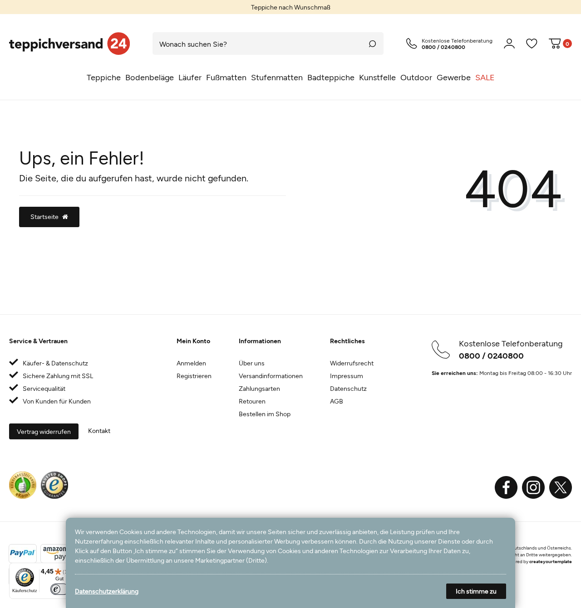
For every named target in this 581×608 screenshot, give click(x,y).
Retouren (252, 401)
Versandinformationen (271, 375)
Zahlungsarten (259, 388)
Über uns (252, 363)
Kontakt (99, 430)
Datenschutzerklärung (106, 591)
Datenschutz (348, 388)
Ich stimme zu (476, 591)
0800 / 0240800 (491, 355)
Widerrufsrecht (352, 363)
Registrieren (194, 375)
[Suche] (372, 43)
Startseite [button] (44, 216)
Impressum (346, 375)
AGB (336, 401)
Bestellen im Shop (264, 414)
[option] (290, 7)
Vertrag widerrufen (44, 431)
